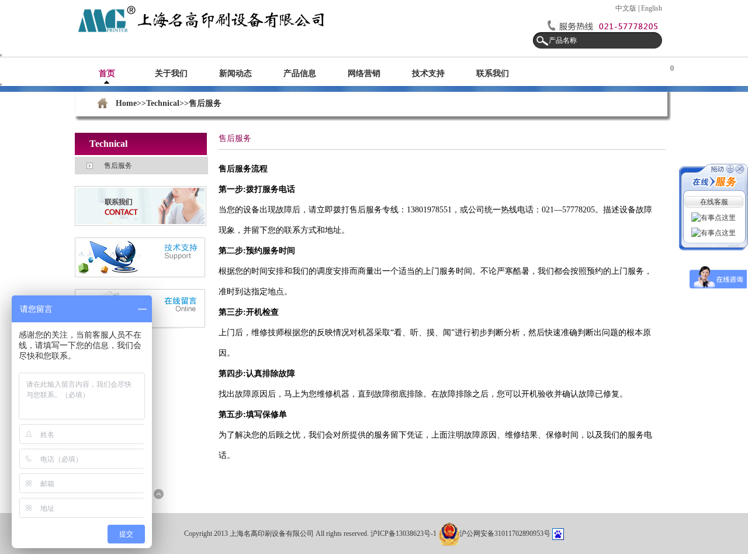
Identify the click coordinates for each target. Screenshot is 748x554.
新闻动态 (235, 73)
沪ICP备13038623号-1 (404, 533)
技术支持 (428, 73)
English (651, 8)
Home (126, 103)
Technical (162, 103)
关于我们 (171, 73)
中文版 (625, 8)
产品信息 (299, 73)
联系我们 (492, 73)
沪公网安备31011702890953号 (504, 533)
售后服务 (118, 165)
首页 (107, 73)
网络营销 (364, 73)
